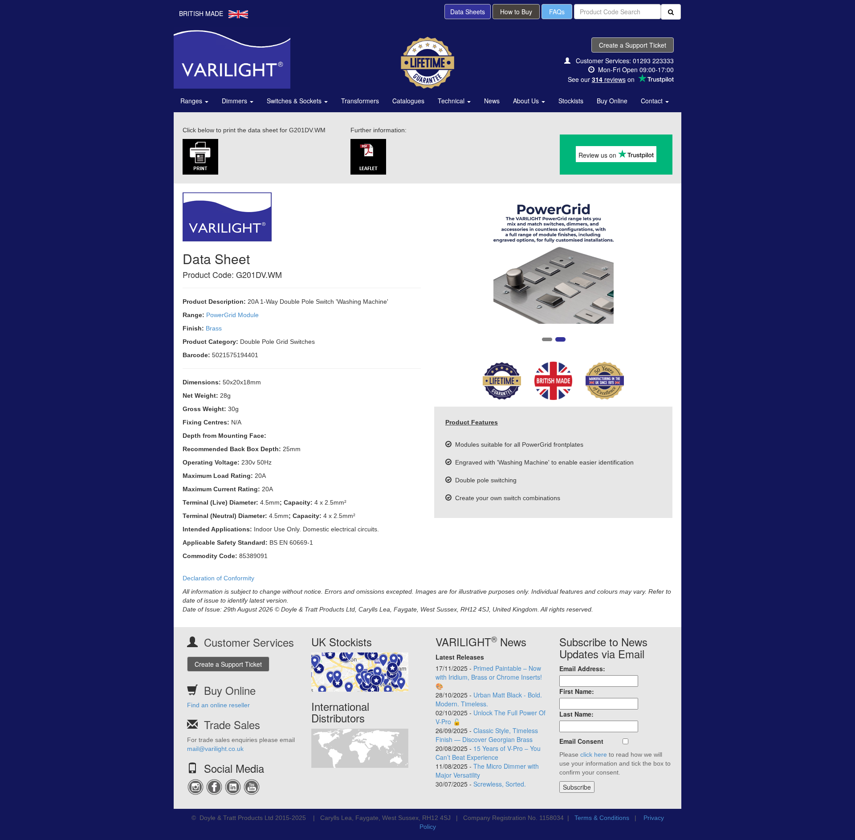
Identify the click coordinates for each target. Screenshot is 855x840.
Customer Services (249, 642)
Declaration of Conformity (218, 578)
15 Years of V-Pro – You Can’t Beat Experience (488, 753)
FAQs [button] (556, 11)
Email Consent (581, 741)
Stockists (570, 100)
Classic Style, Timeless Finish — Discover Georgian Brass (487, 735)
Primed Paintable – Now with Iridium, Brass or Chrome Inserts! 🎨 (489, 677)
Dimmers (235, 100)
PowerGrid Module (232, 314)
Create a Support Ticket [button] (632, 45)
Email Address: (582, 668)
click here (593, 754)
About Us (527, 100)
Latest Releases (460, 656)
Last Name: (576, 714)
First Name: (576, 691)
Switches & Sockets (295, 100)
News (492, 100)
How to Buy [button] (516, 11)
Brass (214, 328)
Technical (452, 100)
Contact (652, 100)
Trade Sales (232, 724)
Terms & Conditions (601, 817)
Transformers (360, 100)
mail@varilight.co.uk (215, 748)
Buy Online (612, 100)
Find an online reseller (218, 705)
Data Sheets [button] (467, 11)
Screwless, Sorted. (499, 783)
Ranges (192, 100)
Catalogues (408, 100)
